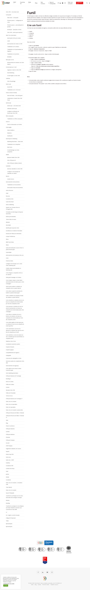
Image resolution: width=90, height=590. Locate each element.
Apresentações (9, 523)
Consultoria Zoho (9, 199)
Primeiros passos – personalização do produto (15, 25)
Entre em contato (9, 381)
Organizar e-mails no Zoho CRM (14, 70)
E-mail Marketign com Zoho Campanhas (13, 150)
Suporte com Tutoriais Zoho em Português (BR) (13, 208)
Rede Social (8, 84)
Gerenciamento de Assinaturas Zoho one (15, 255)
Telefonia (8, 78)
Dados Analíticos (10, 130)
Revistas (7, 500)
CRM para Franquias (10, 440)
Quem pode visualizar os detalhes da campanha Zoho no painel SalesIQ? (14, 287)
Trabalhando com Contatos (13, 46)
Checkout (8, 437)
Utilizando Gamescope (12, 108)
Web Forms (9, 147)
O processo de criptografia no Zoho (13, 358)
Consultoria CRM (9, 465)
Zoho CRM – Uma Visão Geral (12, 12)
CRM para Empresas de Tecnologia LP (14, 398)
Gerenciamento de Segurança (12, 365)
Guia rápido (8, 225)
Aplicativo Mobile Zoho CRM (13, 157)
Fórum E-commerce (10, 426)
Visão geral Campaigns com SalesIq (13, 277)
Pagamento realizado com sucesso (13, 448)
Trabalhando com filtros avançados (14, 118)
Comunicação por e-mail (11, 67)
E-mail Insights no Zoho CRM (13, 75)
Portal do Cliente (9, 260)
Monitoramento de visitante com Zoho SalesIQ (15, 63)
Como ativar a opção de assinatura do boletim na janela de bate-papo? (14, 291)
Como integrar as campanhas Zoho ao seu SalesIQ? (14, 273)
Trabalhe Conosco (54, 584)
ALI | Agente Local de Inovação (13, 515)
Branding (8, 503)
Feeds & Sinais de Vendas (11, 92)
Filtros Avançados (10, 116)
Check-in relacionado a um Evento (14, 124)
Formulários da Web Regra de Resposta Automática (14, 212)
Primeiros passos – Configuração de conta (15, 21)
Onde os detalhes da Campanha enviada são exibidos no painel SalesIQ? (14, 296)
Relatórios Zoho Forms (11, 341)
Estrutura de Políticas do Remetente (13, 233)
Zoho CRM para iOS (11, 160)
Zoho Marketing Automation (12, 373)
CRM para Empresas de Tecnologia (13, 376)
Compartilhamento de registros (12, 352)
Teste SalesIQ (9, 487)
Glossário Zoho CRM (10, 390)
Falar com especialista (10, 407)
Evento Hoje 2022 (10, 454)
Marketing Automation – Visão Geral (15, 141)
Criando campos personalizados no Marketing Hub (13, 269)
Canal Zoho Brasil (10, 201)
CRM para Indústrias (10, 434)
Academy (8, 462)
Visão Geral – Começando (12, 17)
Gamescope (8, 102)
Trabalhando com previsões (13, 54)
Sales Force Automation (11, 35)
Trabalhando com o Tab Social (13, 89)
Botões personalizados (11, 216)
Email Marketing (10, 72)
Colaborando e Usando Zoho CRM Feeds (14, 99)
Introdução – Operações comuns (14, 29)
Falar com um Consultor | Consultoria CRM (14, 483)
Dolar (7, 193)
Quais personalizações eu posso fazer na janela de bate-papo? (15, 248)
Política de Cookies (10, 384)
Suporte (7, 451)
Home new (8, 457)
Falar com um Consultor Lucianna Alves (14, 410)
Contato (39, 584)
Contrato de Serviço (10, 468)
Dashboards (9, 135)
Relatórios (9, 133)
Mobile (7, 154)
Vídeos (7, 245)
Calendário (8, 166)
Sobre (32, 584)
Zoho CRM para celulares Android (14, 163)
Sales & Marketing (10, 204)
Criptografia (8, 355)
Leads (8, 41)
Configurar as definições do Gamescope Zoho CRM (13, 112)
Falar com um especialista (11, 404)
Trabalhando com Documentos (14, 184)
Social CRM (9, 87)
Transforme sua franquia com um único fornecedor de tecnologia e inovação (14, 496)
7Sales (7, 520)
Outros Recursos (9, 190)
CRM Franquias (9, 445)
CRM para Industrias (10, 428)
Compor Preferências (10, 236)
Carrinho (8, 431)
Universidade (8, 252)
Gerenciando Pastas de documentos (15, 187)
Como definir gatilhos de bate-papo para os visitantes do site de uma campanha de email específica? (15, 324)
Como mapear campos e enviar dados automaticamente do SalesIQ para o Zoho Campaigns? (15, 282)
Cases (7, 258)
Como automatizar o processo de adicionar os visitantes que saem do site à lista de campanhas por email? (15, 330)
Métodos (8, 222)
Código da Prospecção (11, 518)
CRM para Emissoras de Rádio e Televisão (15, 412)
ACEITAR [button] (5, 585)
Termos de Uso (9, 395)
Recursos (8, 196)
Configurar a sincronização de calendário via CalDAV (13, 172)
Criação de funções (10, 347)
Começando (8, 14)
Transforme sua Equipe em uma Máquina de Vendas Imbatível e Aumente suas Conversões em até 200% (15, 507)
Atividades (9, 56)
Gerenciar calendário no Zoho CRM (14, 168)
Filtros (7, 239)
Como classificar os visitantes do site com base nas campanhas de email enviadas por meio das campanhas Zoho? (15, 302)
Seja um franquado (10, 493)
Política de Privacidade (10, 393)
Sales (7, 420)
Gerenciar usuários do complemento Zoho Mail (15, 361)
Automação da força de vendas (14, 38)
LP (6, 512)
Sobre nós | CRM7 (10, 460)
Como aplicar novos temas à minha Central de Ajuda (13, 369)
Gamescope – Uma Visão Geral (14, 105)
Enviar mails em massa (11, 219)
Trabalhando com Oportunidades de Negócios (15, 50)
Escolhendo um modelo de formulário (14, 230)
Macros (7, 176)
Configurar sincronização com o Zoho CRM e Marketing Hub (14, 264)
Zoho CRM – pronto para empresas (14, 32)
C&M (7, 471)
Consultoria (8, 479)
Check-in (8, 121)
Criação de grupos (10, 349)
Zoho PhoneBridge (11, 81)
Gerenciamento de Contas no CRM (14, 43)
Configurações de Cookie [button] (8, 583)
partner (7, 474)
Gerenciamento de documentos (13, 181)
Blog (7, 423)
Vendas (7, 477)
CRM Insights (9, 127)
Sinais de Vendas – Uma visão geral (14, 95)
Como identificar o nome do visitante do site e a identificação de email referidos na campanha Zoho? (15, 336)
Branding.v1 (8, 378)
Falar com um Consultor (11, 401)
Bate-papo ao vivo (10, 59)
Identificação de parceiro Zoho (12, 228)
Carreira (7, 387)
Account (7, 443)
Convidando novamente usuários (13, 344)
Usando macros (10, 179)
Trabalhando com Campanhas (13, 144)
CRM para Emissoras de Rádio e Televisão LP (15, 416)
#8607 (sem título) (10, 242)
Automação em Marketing (11, 138)
